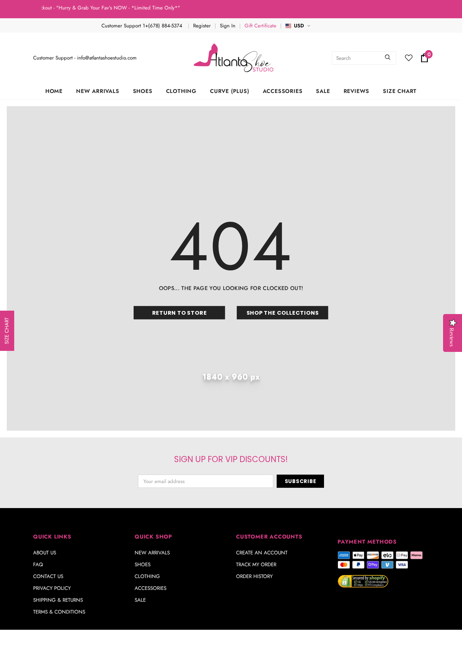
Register (202, 25)
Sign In (227, 25)
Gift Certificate (260, 25)
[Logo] (234, 58)
